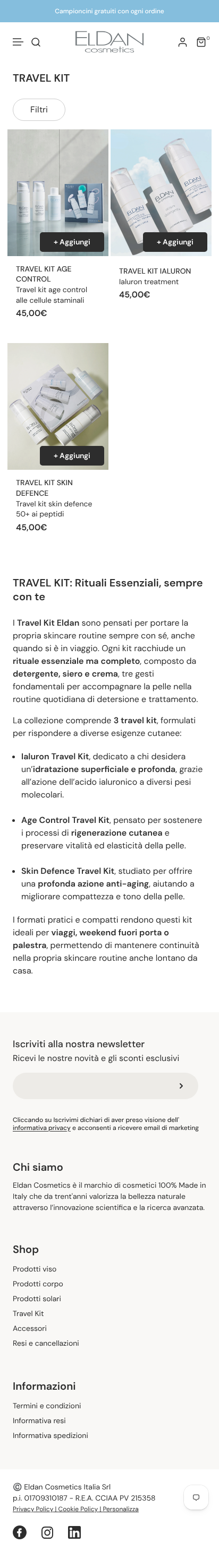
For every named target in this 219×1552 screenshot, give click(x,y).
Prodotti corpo (38, 1284)
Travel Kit (28, 1314)
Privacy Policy (33, 1509)
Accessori (30, 1329)
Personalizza (121, 1509)
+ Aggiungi (72, 242)
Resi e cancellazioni (46, 1343)
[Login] (182, 42)
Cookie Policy (78, 1509)
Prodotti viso (34, 1269)
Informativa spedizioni (50, 1436)
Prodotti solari (37, 1299)
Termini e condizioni (47, 1406)
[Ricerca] (35, 42)
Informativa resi (39, 1421)
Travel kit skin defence (44, 488)
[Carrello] (201, 42)
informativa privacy (42, 1128)
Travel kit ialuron (155, 271)
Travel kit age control (43, 275)
